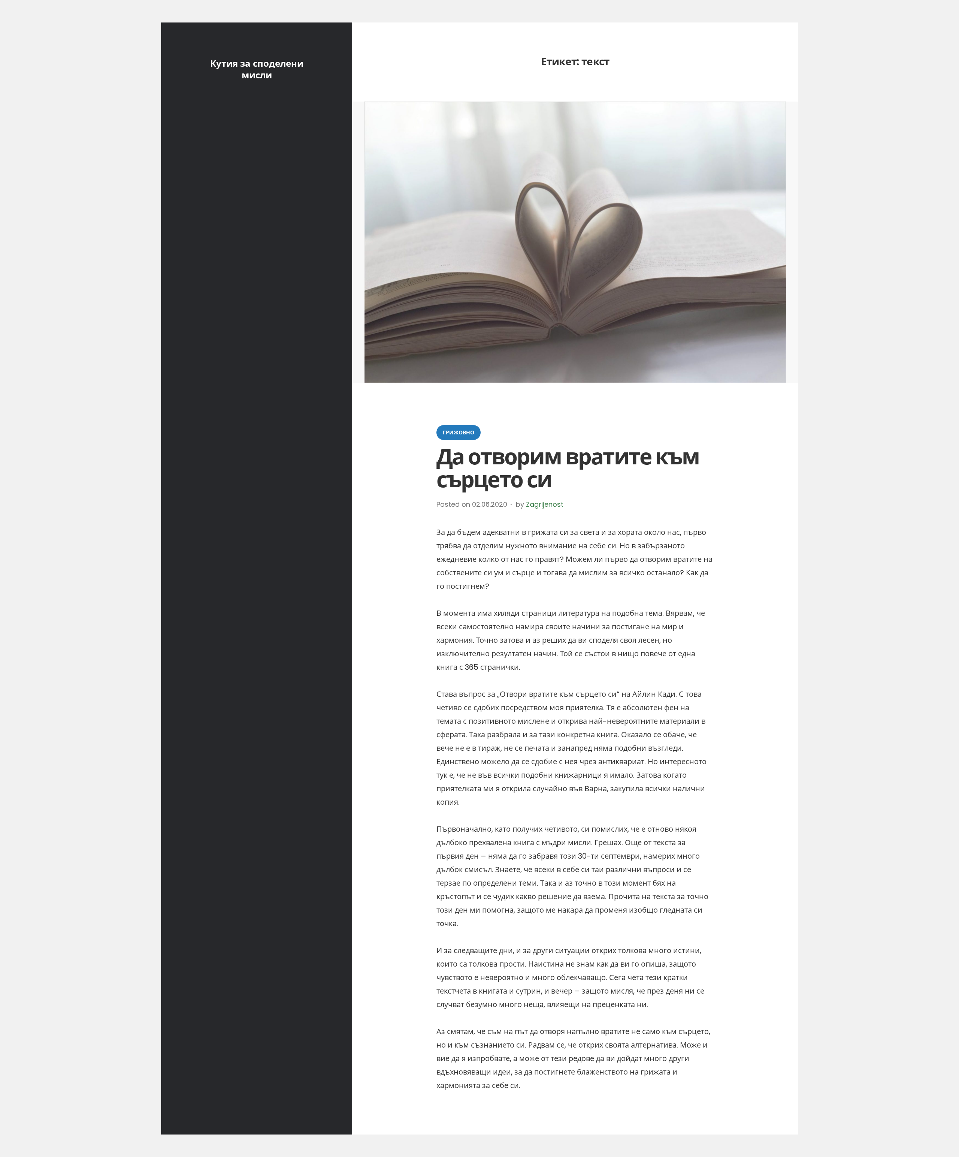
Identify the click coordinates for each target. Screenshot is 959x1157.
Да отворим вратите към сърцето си (567, 468)
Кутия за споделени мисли (256, 69)
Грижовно (458, 432)
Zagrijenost (544, 504)
